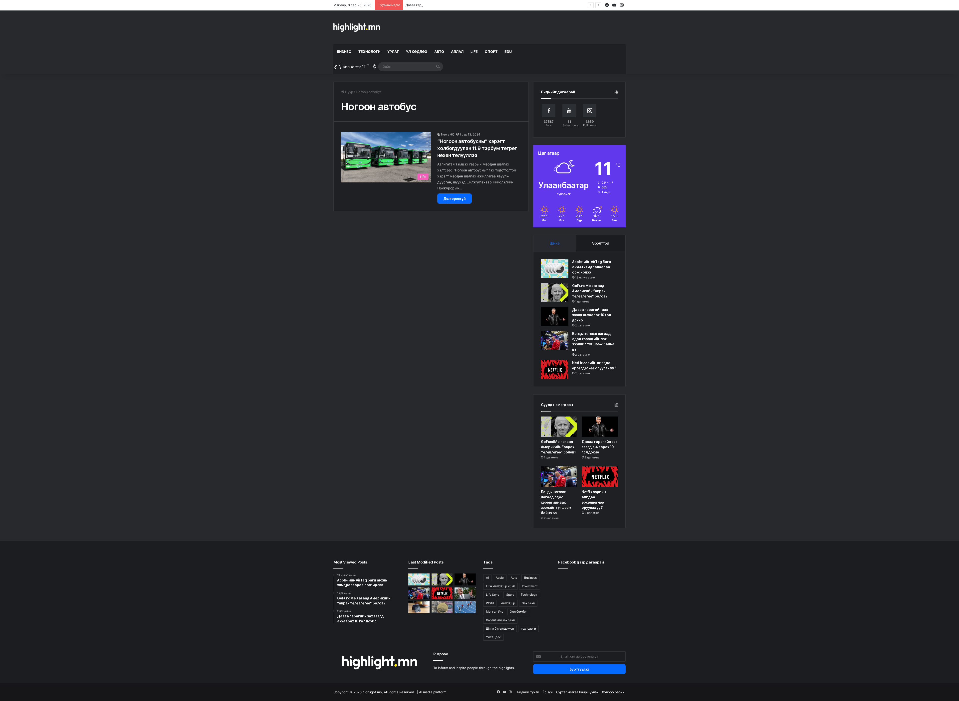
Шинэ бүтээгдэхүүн (500, 628)
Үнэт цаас (493, 637)
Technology (529, 594)
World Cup (508, 603)
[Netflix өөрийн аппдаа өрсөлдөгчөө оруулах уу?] (554, 369)
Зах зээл (528, 603)
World (490, 603)
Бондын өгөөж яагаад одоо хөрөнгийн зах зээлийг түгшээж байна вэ (556, 502)
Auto (514, 577)
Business (530, 577)
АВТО (439, 51)
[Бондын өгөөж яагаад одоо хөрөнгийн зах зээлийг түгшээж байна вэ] (554, 340)
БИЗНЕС (344, 51)
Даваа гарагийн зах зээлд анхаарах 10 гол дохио (445, 5)
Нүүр (348, 92)
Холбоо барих (613, 692)
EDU (508, 51)
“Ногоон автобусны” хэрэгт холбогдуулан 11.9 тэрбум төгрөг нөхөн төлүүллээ (477, 148)
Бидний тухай (528, 692)
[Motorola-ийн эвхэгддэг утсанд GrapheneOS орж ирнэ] (419, 607)
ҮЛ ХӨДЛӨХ (416, 51)
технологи (528, 628)
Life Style (492, 594)
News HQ (447, 134)
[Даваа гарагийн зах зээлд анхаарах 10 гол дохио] (554, 316)
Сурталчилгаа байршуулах (577, 692)
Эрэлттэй (600, 243)
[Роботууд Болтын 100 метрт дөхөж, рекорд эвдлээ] (465, 607)
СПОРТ (491, 51)
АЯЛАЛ (457, 51)
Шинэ (555, 243)
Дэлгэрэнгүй (455, 198)
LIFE (474, 51)
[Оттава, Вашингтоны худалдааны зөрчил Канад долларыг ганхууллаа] (442, 607)
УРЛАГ (393, 51)
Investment (529, 586)
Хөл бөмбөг (518, 611)
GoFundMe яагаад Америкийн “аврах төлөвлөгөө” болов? (589, 290)
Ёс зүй (548, 692)
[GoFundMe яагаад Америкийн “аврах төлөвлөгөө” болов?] (554, 292)
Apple (500, 577)
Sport (510, 594)
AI (487, 577)
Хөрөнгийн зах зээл (500, 620)
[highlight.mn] (356, 27)
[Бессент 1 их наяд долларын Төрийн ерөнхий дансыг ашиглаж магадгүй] (465, 593)
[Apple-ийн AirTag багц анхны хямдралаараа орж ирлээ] (554, 268)
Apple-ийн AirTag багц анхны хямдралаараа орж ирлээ (591, 267)
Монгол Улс (494, 611)
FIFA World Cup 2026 (500, 586)
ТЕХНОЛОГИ (369, 51)
